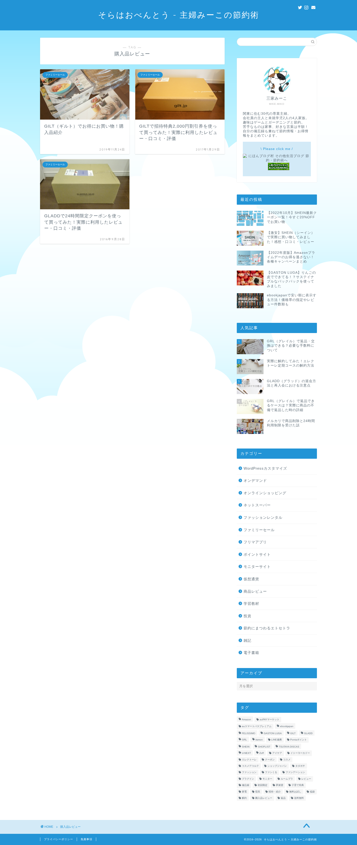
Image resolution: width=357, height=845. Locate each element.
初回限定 (262, 785)
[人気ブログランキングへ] (278, 169)
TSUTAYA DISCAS (289, 746)
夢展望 (279, 785)
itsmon (259, 740)
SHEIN (245, 746)
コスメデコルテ (250, 766)
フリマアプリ (255, 542)
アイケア (277, 753)
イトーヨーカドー (300, 753)
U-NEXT (246, 753)
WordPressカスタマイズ (265, 468)
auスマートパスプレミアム (257, 726)
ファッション (249, 772)
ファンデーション (295, 772)
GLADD (308, 733)
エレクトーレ (249, 759)
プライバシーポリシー (58, 839)
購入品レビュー (263, 798)
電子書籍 (251, 653)
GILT (293, 733)
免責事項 (86, 839)
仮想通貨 (251, 579)
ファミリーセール (259, 530)
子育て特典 (298, 785)
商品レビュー (255, 591)
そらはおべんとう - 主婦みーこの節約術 (178, 15)
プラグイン (248, 778)
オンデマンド (255, 480)
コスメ (286, 759)
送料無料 (299, 798)
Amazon (246, 719)
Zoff (261, 753)
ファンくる (271, 772)
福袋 (312, 791)
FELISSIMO (248, 733)
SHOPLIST (264, 746)
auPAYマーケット (269, 719)
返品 (283, 798)
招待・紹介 (275, 791)
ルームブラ (287, 778)
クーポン (270, 759)
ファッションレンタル (263, 517)
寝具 (257, 791)
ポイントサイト (257, 554)
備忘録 (245, 785)
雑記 (247, 640)
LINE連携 (276, 740)
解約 (244, 798)
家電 (244, 791)
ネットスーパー (257, 505)
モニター (267, 778)
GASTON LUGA (273, 733)
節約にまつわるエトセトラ (267, 628)
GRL (244, 740)
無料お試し (295, 791)
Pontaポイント (298, 740)
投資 (247, 616)
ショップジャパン (277, 766)
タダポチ (300, 766)
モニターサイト (257, 566)
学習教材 (251, 603)
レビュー (306, 778)
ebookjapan (286, 726)
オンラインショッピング (265, 493)
